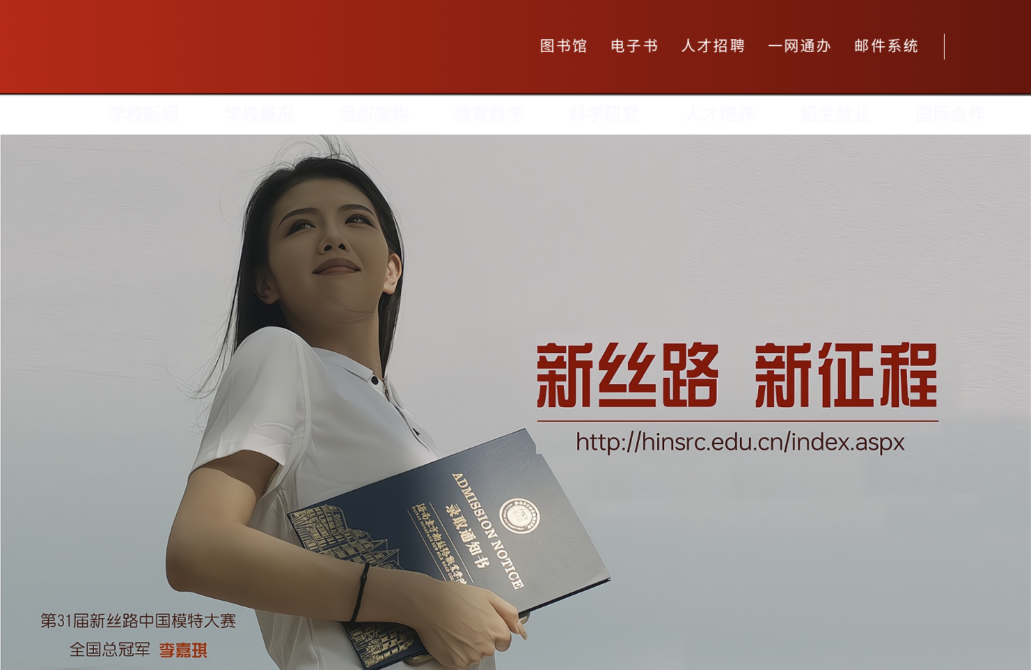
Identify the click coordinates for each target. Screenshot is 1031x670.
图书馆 (564, 46)
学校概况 (259, 114)
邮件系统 (886, 46)
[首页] (55, 115)
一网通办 (800, 46)
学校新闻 (144, 114)
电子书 (634, 46)
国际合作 (950, 114)
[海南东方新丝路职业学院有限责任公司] (262, 46)
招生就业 (835, 114)
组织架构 (374, 114)
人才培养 (720, 114)
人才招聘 (713, 46)
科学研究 (605, 114)
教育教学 (489, 114)
